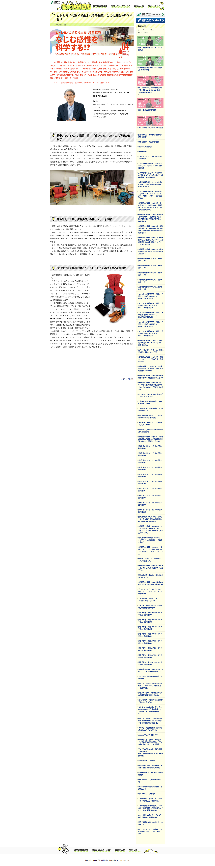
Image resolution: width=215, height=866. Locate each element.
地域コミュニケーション (120, 6)
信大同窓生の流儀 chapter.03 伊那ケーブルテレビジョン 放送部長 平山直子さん (150, 568)
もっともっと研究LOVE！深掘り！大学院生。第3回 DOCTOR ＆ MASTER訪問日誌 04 (150, 305)
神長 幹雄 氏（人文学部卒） (147, 794)
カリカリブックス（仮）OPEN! (149, 735)
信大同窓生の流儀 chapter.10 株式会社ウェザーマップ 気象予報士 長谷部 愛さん (150, 359)
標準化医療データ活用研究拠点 (148, 142)
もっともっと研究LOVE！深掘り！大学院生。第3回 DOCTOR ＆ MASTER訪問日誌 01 (150, 333)
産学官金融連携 (100, 6)
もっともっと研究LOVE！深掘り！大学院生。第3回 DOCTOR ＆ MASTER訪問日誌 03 (150, 315)
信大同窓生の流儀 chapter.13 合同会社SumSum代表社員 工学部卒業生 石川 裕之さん (150, 251)
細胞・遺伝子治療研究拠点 (147, 110)
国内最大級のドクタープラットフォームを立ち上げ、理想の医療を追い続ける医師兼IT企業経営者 (150, 519)
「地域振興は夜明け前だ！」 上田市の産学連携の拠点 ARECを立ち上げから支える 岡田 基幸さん (150, 808)
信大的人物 (139, 6)
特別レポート (154, 6)
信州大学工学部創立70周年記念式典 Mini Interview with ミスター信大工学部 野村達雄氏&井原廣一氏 (151, 721)
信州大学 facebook (150, 20)
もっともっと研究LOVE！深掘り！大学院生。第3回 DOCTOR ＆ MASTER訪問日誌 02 (150, 324)
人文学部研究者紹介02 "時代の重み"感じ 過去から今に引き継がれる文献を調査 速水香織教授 (150, 175)
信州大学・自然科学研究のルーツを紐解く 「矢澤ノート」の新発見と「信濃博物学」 (150, 686)
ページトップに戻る (126, 379)
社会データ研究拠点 (145, 147)
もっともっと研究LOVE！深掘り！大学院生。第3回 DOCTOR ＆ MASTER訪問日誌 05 (150, 296)
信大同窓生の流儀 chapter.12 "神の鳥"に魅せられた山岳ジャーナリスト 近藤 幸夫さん (150, 343)
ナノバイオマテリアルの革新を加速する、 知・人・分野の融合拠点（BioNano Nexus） (150, 90)
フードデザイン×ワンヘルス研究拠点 (150, 128)
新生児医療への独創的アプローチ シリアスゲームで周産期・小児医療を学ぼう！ (150, 540)
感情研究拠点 (142, 151)
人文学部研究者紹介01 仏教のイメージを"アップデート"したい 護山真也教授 (150, 166)
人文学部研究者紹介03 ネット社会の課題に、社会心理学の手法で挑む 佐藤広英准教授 (151, 184)
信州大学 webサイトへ (150, 14)
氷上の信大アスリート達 (146, 761)
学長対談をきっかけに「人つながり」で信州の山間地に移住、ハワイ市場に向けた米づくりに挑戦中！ (150, 742)
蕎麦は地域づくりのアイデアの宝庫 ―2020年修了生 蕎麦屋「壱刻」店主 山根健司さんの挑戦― (150, 368)
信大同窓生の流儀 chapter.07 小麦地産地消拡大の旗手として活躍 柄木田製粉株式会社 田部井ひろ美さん (150, 439)
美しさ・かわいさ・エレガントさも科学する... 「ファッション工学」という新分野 (150, 591)
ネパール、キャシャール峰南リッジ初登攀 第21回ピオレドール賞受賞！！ (150, 831)
